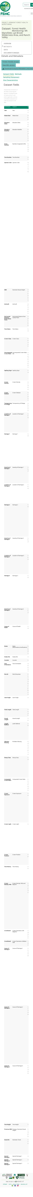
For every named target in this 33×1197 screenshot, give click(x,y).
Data (6, 50)
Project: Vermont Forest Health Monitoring (15, 23)
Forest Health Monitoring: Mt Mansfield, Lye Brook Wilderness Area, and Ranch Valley (16, 33)
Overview (7, 44)
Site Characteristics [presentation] (10, 80)
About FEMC (16, 1184)
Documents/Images (11, 53)
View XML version (9, 65)
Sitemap (5, 1184)
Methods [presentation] (18, 74)
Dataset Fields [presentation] (8, 74)
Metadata (8, 47)
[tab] (8, 74)
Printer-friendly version (11, 62)
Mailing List (24, 1184)
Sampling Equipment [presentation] (11, 77)
